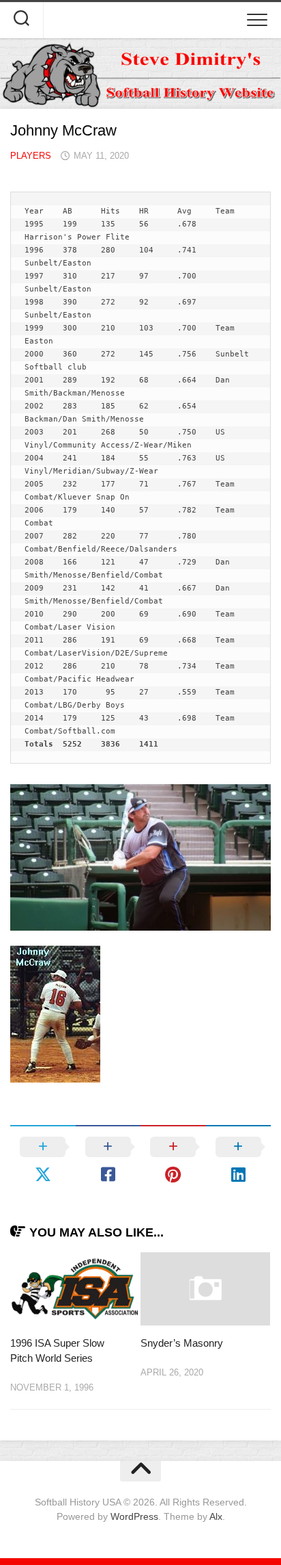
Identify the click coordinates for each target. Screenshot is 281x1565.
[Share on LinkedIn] (238, 1160)
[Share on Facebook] (108, 1160)
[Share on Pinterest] (173, 1160)
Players (30, 156)
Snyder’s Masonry (181, 1343)
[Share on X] (43, 1160)
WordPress (134, 1516)
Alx (215, 1516)
